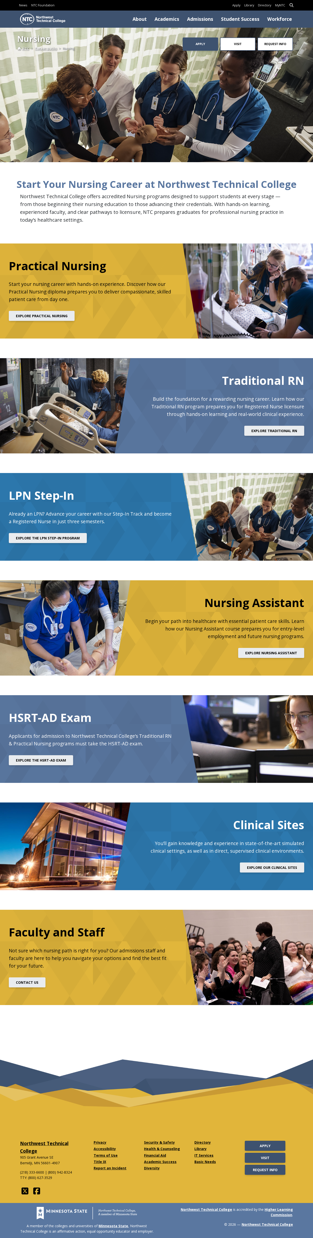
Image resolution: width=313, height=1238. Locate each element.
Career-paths (46, 48)
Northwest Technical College (206, 1209)
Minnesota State (113, 1226)
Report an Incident (110, 1168)
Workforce (279, 19)
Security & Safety (159, 1142)
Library (249, 5)
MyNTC (280, 5)
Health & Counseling (162, 1148)
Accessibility (105, 1148)
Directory (264, 5)
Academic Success (160, 1161)
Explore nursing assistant (271, 653)
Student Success (240, 19)
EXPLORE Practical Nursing (41, 316)
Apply (236, 5)
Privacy (100, 1142)
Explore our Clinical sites (272, 867)
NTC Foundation (43, 5)
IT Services (203, 1155)
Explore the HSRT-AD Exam (41, 760)
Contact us (27, 982)
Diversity (152, 1168)
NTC (25, 48)
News (23, 5)
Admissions (200, 19)
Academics (167, 19)
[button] (291, 5)
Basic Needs (205, 1161)
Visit (238, 44)
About (140, 19)
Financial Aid (155, 1155)
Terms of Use (106, 1155)
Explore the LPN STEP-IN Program (48, 538)
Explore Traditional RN (274, 430)
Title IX (100, 1161)
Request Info (275, 44)
